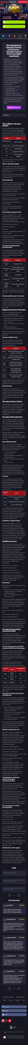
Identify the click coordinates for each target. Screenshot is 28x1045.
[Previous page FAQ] (9, 895)
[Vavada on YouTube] (9, 1020)
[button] (26, 8)
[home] (4, 2)
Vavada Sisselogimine (14, 107)
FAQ (23, 1000)
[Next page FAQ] (18, 895)
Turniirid (10, 1000)
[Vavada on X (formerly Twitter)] (6, 1020)
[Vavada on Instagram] (2, 1020)
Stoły (4, 1000)
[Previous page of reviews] (9, 988)
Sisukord (17, 1000)
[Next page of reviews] (18, 988)
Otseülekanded (20, 997)
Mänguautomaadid (8, 997)
